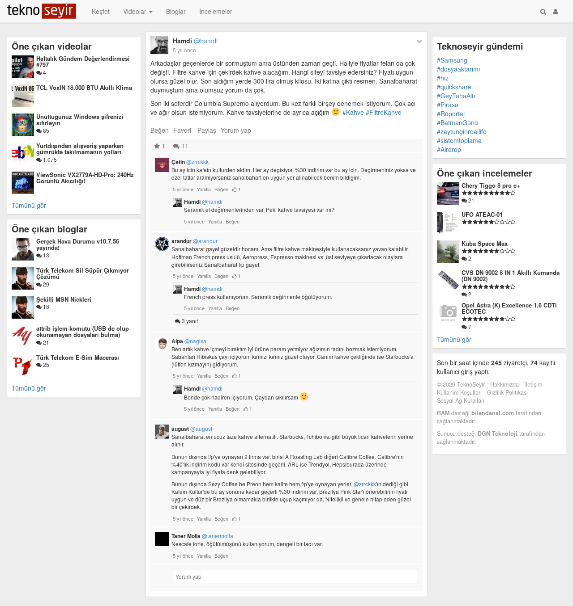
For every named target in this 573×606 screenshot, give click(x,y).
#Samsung (452, 59)
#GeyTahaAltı (456, 95)
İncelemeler (215, 11)
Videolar (135, 11)
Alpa (188, 341)
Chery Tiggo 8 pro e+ (491, 185)
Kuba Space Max (485, 243)
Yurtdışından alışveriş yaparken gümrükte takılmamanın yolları (80, 148)
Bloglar (176, 11)
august (191, 429)
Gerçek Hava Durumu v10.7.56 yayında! (77, 244)
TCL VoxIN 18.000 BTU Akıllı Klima (84, 87)
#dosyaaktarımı (458, 68)
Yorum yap (236, 130)
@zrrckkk (365, 484)
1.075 (49, 159)
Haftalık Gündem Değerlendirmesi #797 (83, 61)
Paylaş (206, 130)
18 (45, 306)
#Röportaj (451, 113)
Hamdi (195, 40)
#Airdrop (449, 149)
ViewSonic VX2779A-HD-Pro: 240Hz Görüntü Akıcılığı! (85, 177)
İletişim (533, 384)
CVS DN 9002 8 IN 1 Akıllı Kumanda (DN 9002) (511, 275)
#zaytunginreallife (462, 131)
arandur (194, 241)
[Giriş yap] (555, 11)
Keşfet (101, 11)
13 (45, 255)
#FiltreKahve (384, 112)
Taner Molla (202, 536)
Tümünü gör (29, 205)
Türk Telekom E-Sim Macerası (77, 357)
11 (184, 145)
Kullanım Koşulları (459, 392)
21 (45, 342)
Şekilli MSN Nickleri (63, 299)
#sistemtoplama (459, 140)
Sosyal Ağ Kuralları (460, 400)
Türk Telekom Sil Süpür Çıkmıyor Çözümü (82, 273)
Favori (182, 130)
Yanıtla (204, 189)
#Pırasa (447, 104)
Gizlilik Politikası (507, 392)
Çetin (190, 162)
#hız (443, 77)
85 (45, 130)
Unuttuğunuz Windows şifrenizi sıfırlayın (80, 119)
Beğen (159, 130)
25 (45, 364)
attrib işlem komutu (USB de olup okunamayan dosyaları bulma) (82, 331)
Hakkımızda (504, 384)
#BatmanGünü (457, 122)
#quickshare (454, 86)
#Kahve (353, 112)
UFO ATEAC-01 (482, 214)
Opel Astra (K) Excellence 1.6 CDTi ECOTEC (509, 308)
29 (45, 284)
